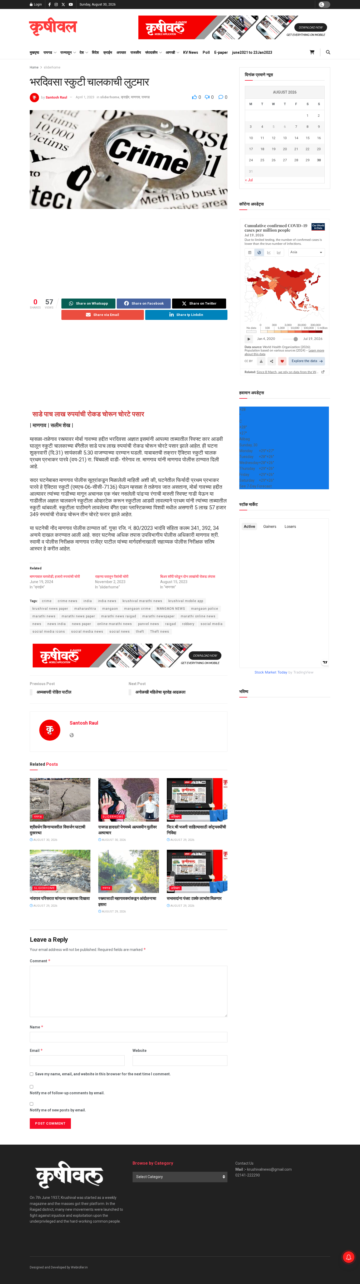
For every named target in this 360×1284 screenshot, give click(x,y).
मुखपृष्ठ (34, 52)
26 (273, 160)
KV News (190, 52)
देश (82, 52)
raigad (170, 624)
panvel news (148, 624)
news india (56, 624)
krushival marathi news (142, 601)
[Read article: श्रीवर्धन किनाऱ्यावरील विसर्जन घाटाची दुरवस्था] (60, 799)
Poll (206, 52)
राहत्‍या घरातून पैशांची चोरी (111, 576)
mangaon (110, 609)
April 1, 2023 (85, 97)
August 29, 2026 (182, 840)
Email (36, 1050)
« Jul (249, 180)
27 (285, 160)
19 (273, 149)
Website (140, 1050)
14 (296, 138)
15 (307, 138)
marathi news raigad (118, 616)
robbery (188, 624)
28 (296, 160)
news (36, 624)
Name (36, 1026)
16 (319, 138)
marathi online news (198, 616)
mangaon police (204, 609)
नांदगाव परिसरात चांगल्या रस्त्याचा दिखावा (60, 898)
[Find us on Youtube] (71, 4)
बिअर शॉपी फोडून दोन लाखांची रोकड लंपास (187, 576)
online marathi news (114, 624)
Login (37, 4)
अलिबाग (175, 816)
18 (262, 149)
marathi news (44, 616)
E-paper (221, 52)
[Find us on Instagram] (56, 4)
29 (307, 160)
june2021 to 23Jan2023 (252, 52)
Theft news (159, 631)
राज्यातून (66, 52)
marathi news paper (78, 616)
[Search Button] (328, 52)
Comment (40, 960)
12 (273, 138)
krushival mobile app (185, 601)
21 (296, 149)
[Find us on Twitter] (63, 4)
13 (285, 138)
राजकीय (135, 52)
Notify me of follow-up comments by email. (67, 1093)
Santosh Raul (56, 97)
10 (251, 138)
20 (285, 149)
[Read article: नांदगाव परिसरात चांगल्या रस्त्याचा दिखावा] (60, 871)
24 (251, 160)
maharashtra (85, 609)
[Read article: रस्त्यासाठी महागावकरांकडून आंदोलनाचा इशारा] (128, 871)
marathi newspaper (158, 616)
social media (212, 624)
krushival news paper (50, 609)
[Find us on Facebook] (49, 4)
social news (119, 631)
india (88, 601)
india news (107, 601)
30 (319, 160)
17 (251, 149)
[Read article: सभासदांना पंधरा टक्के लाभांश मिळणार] (197, 871)
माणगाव (135, 97)
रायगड (47, 52)
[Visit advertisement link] (234, 27)
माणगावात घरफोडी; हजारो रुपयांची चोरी (55, 576)
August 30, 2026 (45, 840)
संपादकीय (151, 52)
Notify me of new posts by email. (58, 1110)
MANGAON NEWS (171, 609)
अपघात (121, 52)
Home (34, 67)
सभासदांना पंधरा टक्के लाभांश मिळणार (194, 898)
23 (319, 149)
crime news (67, 601)
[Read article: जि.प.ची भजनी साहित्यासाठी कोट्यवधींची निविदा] (197, 799)
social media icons (48, 631)
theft (140, 631)
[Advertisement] (128, 254)
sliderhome (52, 67)
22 (307, 149)
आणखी (170, 52)
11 (262, 138)
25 (262, 160)
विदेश (95, 52)
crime (47, 601)
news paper (81, 624)
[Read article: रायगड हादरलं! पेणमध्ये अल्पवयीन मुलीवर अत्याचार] (128, 799)
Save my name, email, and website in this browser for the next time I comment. (103, 1074)
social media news (87, 631)
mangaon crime (137, 609)
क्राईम (107, 52)
